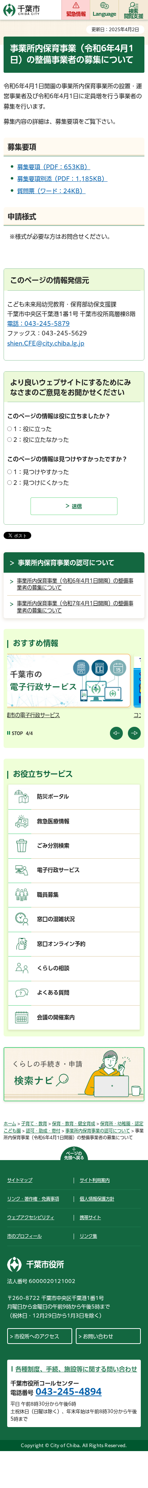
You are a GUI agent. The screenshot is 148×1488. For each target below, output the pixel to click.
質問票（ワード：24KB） (51, 191)
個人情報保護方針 (97, 1199)
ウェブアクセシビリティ (30, 1217)
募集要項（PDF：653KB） (53, 167)
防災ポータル (53, 796)
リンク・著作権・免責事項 (33, 1199)
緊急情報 (75, 13)
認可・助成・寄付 (43, 1131)
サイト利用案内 (95, 1180)
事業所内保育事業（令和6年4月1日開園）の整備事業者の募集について (75, 584)
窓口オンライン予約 (61, 943)
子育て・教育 (34, 1123)
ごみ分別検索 (53, 845)
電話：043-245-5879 (38, 323)
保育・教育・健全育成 (73, 1123)
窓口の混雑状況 (56, 919)
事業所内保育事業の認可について (66, 562)
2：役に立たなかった (41, 440)
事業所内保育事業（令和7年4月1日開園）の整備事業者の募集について (75, 607)
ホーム (10, 1123)
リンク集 (88, 1236)
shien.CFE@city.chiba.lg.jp (45, 343)
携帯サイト (90, 1217)
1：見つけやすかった (41, 472)
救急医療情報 (53, 821)
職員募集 (48, 894)
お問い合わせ (98, 1336)
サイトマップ (19, 1180)
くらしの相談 (53, 968)
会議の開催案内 (56, 1017)
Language (104, 13)
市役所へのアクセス (36, 1336)
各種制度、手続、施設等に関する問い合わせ (76, 1369)
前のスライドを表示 (116, 733)
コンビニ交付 (36, 715)
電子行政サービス (58, 870)
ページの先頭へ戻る (74, 1155)
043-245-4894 (69, 1391)
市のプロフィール (24, 1236)
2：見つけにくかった (41, 483)
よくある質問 (53, 992)
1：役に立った (32, 429)
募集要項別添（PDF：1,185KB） (62, 179)
